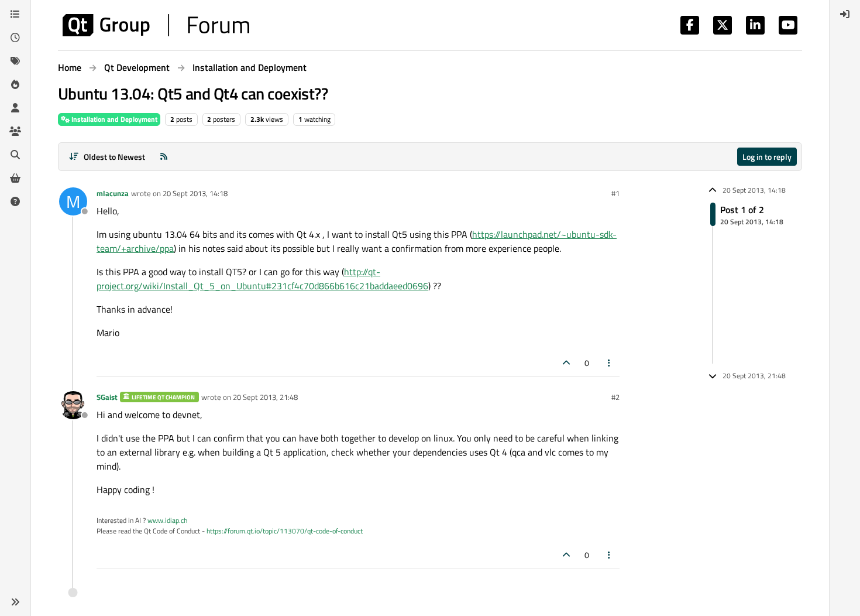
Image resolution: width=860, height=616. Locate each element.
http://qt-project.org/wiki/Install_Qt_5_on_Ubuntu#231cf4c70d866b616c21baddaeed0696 (262, 279)
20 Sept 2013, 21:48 (265, 397)
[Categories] (15, 14)
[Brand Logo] (156, 25)
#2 (615, 397)
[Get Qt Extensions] (15, 178)
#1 (615, 193)
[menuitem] (844, 14)
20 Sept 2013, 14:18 (195, 193)
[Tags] (15, 61)
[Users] (15, 107)
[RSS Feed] (164, 157)
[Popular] (15, 84)
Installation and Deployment (113, 119)
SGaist (107, 397)
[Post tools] (609, 363)
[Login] (844, 14)
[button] (15, 602)
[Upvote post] (566, 363)
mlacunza (113, 193)
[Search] (15, 154)
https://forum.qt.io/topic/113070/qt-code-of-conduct (285, 530)
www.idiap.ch (167, 520)
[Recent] (15, 37)
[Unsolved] (15, 201)
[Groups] (15, 131)
